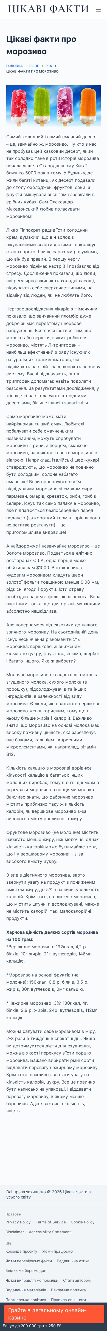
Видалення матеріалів (25, 1290)
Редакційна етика (73, 1261)
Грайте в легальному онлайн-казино (47, 1314)
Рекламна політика (68, 1290)
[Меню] (98, 9)
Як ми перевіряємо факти (28, 1261)
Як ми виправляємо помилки (31, 1280)
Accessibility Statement (50, 1232)
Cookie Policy (83, 1222)
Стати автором (77, 1280)
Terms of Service (51, 1222)
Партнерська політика (25, 1300)
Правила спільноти (68, 1300)
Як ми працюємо (57, 1251)
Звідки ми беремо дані (26, 1270)
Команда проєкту (21, 1251)
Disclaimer (14, 1232)
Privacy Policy (18, 1222)
